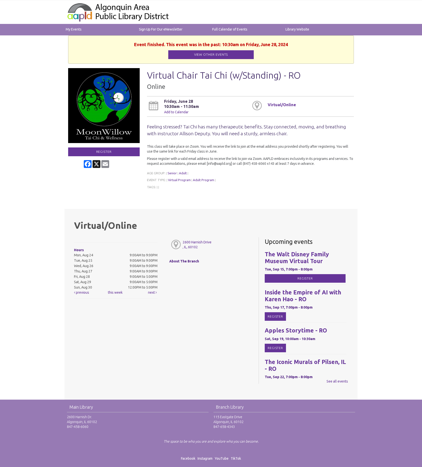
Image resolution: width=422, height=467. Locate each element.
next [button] (152, 292)
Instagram (206, 458)
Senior (172, 173)
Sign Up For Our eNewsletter (160, 29)
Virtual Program (179, 180)
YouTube (222, 458)
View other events (211, 54)
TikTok (236, 458)
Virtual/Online (282, 105)
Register (104, 152)
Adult (183, 173)
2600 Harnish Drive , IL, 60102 (197, 244)
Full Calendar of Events (229, 29)
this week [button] (115, 292)
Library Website (297, 29)
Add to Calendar (176, 112)
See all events (337, 381)
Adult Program (203, 180)
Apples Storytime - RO (296, 330)
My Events (74, 29)
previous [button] (82, 292)
